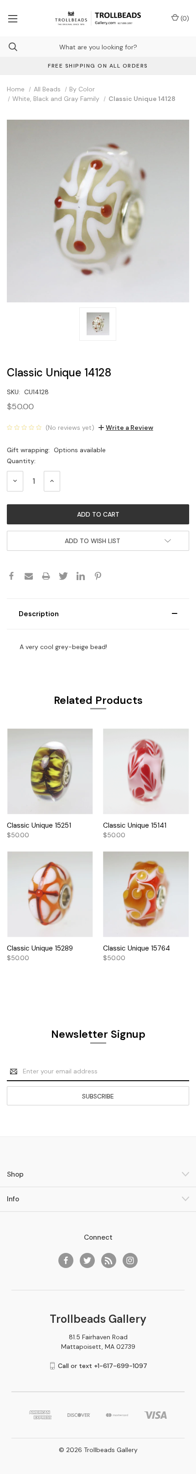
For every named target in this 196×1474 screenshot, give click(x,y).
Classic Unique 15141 (134, 825)
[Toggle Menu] (12, 18)
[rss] (109, 1260)
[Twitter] (63, 576)
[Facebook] (11, 576)
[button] (98, 613)
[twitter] (87, 1260)
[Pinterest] (98, 576)
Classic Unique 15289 (40, 948)
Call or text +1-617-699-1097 (102, 1366)
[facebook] (66, 1260)
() (184, 18)
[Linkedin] (80, 576)
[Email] (28, 576)
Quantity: (21, 461)
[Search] (8, 47)
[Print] (46, 576)
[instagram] (130, 1260)
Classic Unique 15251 (39, 825)
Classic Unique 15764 (136, 948)
